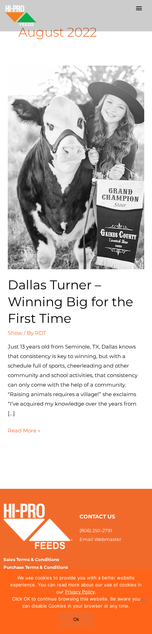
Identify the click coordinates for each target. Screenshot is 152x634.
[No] (143, 601)
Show (15, 333)
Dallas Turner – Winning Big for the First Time (70, 301)
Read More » (24, 430)
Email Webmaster (100, 539)
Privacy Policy (80, 592)
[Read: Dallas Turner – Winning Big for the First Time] (76, 167)
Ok (76, 619)
